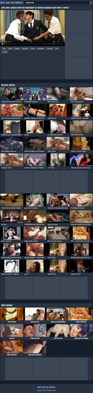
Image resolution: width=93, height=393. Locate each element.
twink (10, 48)
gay (4, 48)
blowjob (17, 48)
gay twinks (25, 48)
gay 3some (50, 48)
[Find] (90, 2)
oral (57, 48)
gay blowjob (41, 48)
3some (5, 52)
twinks (33, 48)
